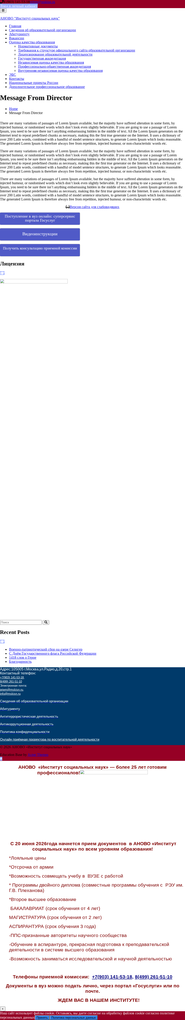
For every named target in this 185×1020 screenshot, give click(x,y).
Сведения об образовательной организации (42, 30)
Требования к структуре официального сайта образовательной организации (76, 50)
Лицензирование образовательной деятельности (55, 54)
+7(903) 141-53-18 (12, 677)
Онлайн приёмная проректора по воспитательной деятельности (49, 739)
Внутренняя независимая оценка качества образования (60, 70)
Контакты (16, 79)
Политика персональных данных (73, 1017)
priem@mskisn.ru (42, 2)
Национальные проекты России (33, 83)
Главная (15, 26)
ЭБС (12, 74)
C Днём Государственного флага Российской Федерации (52, 653)
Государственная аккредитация (42, 58)
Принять (42, 1017)
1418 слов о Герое (22, 657)
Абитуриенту (19, 34)
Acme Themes (38, 755)
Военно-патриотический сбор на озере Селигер (45, 649)
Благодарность (20, 661)
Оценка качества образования (32, 42)
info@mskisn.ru (10, 693)
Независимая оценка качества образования (51, 62)
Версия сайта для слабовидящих (94, 207)
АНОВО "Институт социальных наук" (30, 18)
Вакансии (16, 38)
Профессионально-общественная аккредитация (54, 66)
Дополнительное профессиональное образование (47, 87)
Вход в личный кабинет (18, 6)
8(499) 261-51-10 (11, 681)
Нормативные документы (38, 46)
